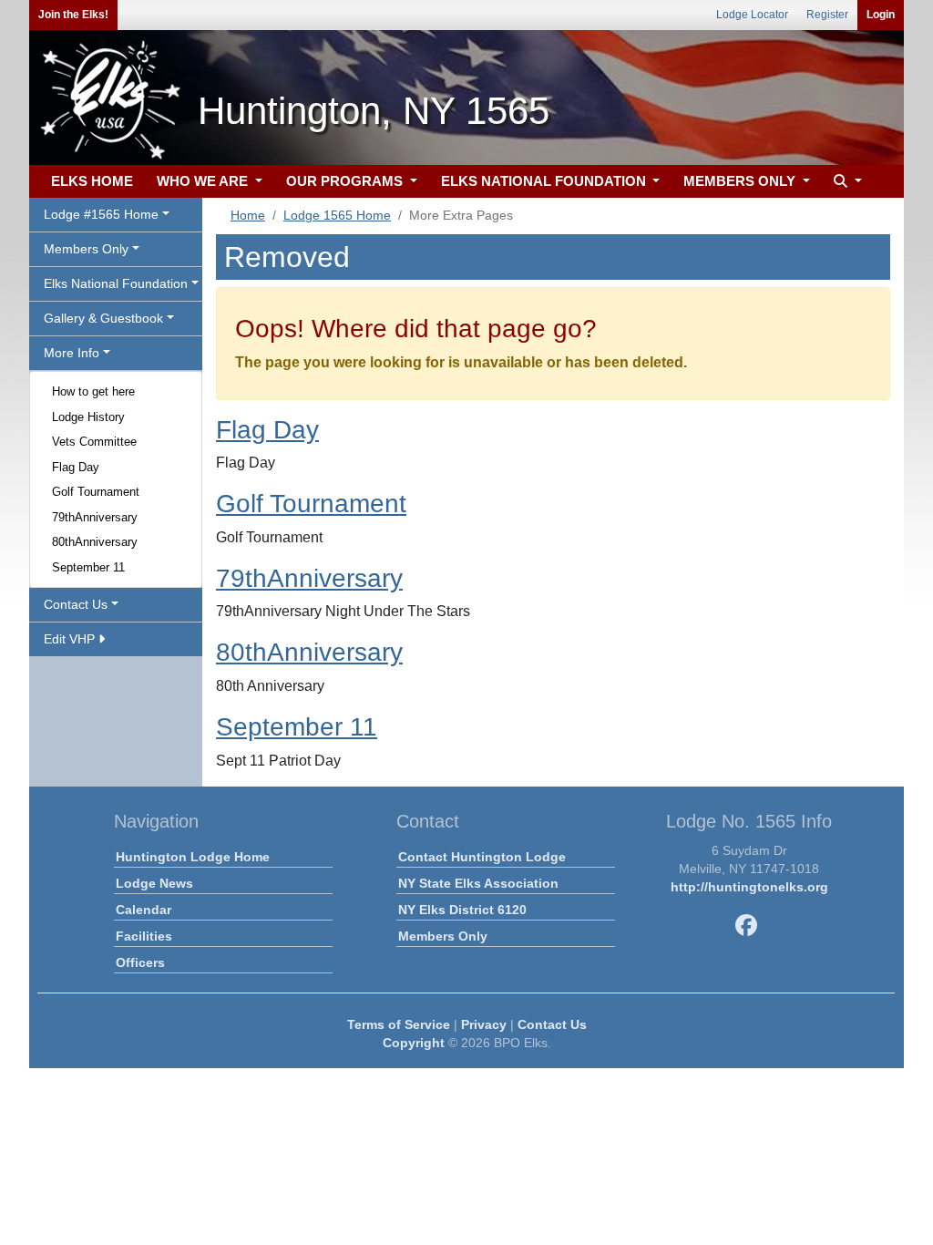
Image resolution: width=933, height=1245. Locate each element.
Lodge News (154, 883)
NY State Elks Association (478, 883)
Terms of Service (398, 1024)
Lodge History (88, 417)
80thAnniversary (95, 542)
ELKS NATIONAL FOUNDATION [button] (545, 181)
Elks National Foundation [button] (116, 283)
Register (827, 14)
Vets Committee (94, 441)
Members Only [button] (86, 249)
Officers (140, 962)
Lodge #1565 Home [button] (101, 214)
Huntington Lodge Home (193, 856)
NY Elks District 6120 (462, 909)
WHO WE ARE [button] (204, 181)
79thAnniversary (95, 517)
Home (248, 215)
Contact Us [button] (76, 604)
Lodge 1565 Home (337, 215)
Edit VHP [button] (71, 639)
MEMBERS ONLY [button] (741, 181)
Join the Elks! (73, 14)
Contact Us (552, 1024)
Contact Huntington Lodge (482, 856)
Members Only (442, 936)
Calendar (143, 909)
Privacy (484, 1024)
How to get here (93, 391)
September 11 (88, 567)
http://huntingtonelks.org (749, 887)
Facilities (144, 936)
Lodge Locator (752, 14)
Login (880, 14)
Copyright (414, 1042)
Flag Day (75, 467)
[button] (845, 182)
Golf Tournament (95, 492)
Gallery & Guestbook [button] (103, 318)
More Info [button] (71, 352)
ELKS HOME (92, 181)
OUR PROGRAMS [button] (346, 181)
